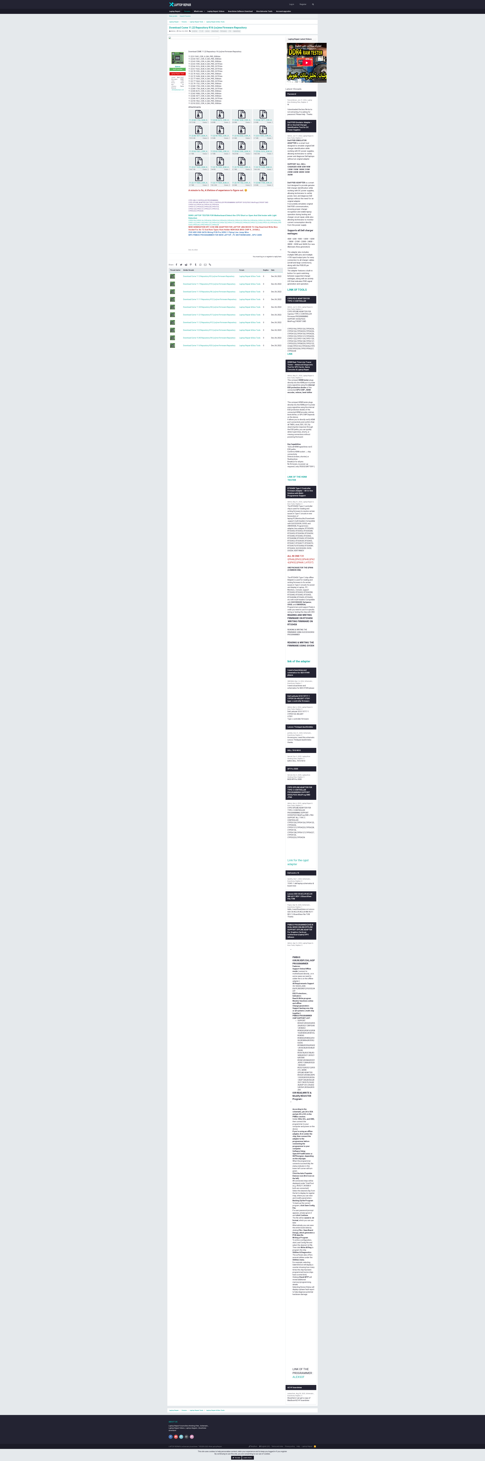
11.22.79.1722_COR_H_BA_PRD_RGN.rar (248, 183)
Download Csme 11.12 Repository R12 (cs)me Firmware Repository (209, 322)
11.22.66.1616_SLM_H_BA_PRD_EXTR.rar (270, 151)
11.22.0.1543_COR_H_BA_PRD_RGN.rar (269, 136)
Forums (187, 11)
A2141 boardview (294, 1388)
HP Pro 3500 (292, 769)
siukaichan (291, 1393)
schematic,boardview (190, 1446)
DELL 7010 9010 (294, 750)
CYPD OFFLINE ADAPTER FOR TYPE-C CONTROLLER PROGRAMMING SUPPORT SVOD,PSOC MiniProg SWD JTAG (299, 792)
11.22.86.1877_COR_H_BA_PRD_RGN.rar (270, 120)
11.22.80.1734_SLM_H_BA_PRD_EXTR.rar (206, 120)
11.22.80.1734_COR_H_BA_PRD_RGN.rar (270, 183)
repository (236, 31)
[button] (204, 11)
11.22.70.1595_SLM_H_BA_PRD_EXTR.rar (228, 167)
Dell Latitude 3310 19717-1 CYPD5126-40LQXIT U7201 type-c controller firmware (298, 698)
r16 (230, 31)
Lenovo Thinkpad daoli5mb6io (300, 727)
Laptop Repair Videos (215, 11)
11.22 (201, 31)
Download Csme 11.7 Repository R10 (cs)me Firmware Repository (209, 284)
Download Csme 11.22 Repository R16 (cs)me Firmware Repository (208, 27)
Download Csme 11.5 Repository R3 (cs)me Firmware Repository (208, 276)
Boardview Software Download (240, 11)
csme (207, 31)
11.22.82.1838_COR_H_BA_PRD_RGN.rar (248, 120)
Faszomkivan (292, 100)
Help (298, 1446)
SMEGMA (290, 681)
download (215, 31)
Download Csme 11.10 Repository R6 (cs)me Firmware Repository (209, 292)
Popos (289, 905)
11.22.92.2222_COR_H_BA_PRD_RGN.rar (248, 136)
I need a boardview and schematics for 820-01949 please (298, 672)
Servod (289, 756)
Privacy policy (290, 1446)
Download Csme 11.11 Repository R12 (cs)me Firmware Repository (209, 299)
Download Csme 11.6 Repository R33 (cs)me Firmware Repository (209, 346)
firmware (224, 31)
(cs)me (194, 31)
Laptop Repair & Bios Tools (249, 276)
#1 (281, 250)
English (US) (265, 1446)
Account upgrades (283, 11)
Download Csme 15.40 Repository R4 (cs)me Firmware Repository (209, 338)
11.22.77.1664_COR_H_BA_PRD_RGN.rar (205, 183)
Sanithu (290, 879)
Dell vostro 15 (293, 873)
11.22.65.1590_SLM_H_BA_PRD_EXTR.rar (249, 151)
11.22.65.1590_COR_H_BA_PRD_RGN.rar (227, 151)
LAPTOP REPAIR (174, 1446)
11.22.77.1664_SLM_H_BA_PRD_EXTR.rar (228, 183)
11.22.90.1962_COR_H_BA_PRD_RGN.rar (227, 136)
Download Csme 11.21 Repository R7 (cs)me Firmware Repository (209, 315)
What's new (198, 11)
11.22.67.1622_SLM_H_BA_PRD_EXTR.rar (206, 167)
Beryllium (253, 1446)
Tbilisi (182, 86)
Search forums (185, 16)
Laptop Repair (174, 11)
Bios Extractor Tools (264, 11)
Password (291, 94)
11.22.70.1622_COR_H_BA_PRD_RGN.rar (248, 167)
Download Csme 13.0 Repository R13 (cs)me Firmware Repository (209, 330)
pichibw (290, 733)
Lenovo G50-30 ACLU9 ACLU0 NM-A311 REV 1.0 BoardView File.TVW (299, 896)
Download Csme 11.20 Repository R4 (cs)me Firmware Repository (209, 307)
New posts (173, 16)
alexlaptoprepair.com (178, 90)
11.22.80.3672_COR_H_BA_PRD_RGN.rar (227, 120)
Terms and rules (277, 1446)
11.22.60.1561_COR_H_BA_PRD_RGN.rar (205, 151)
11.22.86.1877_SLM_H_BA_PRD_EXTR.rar (206, 136)
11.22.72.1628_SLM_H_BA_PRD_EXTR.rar (270, 167)
